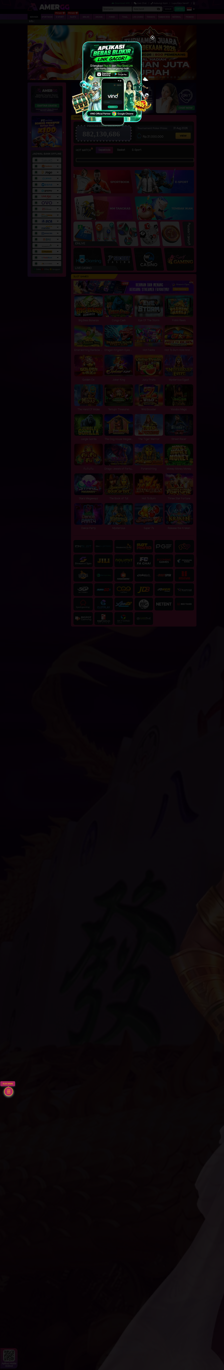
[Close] (152, 37)
